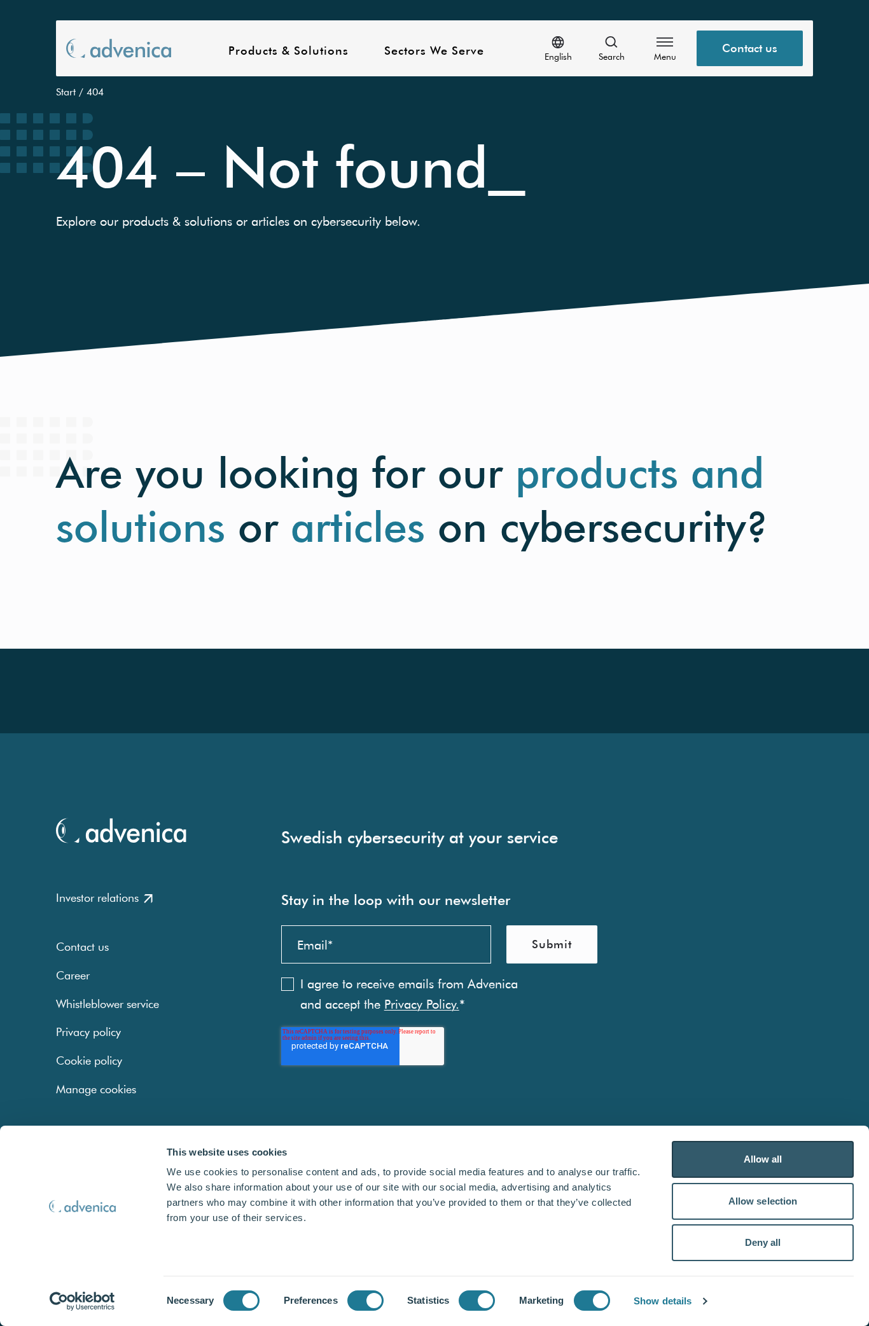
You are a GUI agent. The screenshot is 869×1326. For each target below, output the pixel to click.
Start (66, 91)
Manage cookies (96, 1089)
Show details (663, 1300)
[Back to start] (118, 48)
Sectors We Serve (434, 51)
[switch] (365, 1300)
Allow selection (763, 1201)
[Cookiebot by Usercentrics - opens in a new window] (82, 1301)
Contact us (749, 48)
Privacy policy (88, 1032)
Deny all (763, 1242)
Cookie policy (89, 1060)
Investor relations (97, 897)
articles (358, 527)
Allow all (763, 1159)
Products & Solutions (288, 51)
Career (73, 975)
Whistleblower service (107, 1004)
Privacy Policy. (421, 1004)
